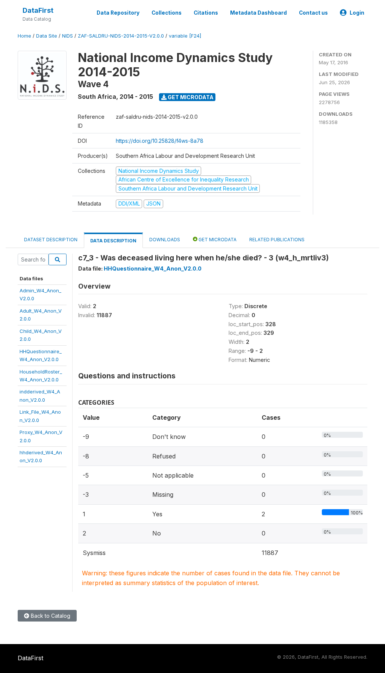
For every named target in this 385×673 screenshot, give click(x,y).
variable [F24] (185, 36)
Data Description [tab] (113, 240)
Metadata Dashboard (258, 13)
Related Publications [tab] (277, 239)
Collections (167, 13)
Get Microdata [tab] (216, 239)
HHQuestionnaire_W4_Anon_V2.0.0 (153, 268)
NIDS (67, 36)
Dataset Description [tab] (50, 239)
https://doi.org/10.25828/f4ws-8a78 (159, 141)
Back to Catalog (49, 616)
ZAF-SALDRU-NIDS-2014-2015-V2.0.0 (121, 36)
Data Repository (118, 13)
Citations (206, 13)
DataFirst (38, 10)
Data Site (46, 36)
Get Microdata (190, 97)
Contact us (313, 13)
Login (357, 13)
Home (24, 36)
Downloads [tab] (164, 239)
